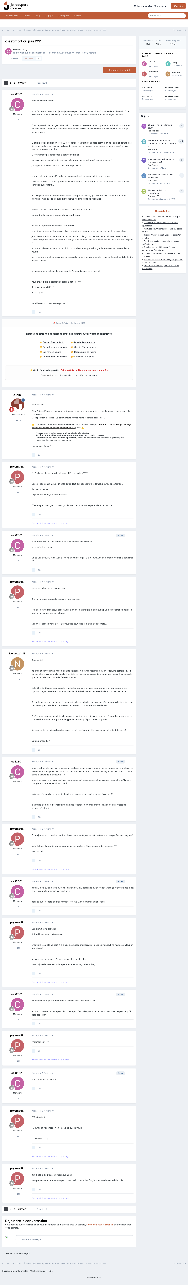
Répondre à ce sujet (119, 70)
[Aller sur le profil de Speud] (143, 141)
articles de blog (65, 375)
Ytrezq (155, 165)
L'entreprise (63, 15)
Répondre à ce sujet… (31, 1239)
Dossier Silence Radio (53, 342)
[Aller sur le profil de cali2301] (8, 51)
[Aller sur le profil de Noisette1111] (17, 664)
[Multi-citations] (33, 312)
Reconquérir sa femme (85, 352)
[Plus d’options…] (131, 94)
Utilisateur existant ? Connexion (150, 6)
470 (18, 492)
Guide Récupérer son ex (55, 347)
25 (18, 679)
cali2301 (21, 49)
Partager (13, 58)
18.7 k (18, 420)
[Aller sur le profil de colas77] (143, 191)
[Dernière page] (30, 83)
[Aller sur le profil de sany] (168, 63)
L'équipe (49, 15)
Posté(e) (43, 94)
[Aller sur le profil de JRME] (17, 405)
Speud (154, 149)
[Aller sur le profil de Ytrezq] (143, 160)
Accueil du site (12, 15)
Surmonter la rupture (84, 356)
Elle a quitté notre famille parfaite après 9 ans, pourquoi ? (162, 143)
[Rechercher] (183, 15)
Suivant (22, 83)
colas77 (155, 196)
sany (175, 62)
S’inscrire (178, 6)
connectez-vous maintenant (99, 1224)
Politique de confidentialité (15, 1271)
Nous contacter (94, 1277)
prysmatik (17, 466)
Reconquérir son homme (55, 356)
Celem (154, 180)
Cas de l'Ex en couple (85, 347)
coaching (92, 375)
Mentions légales (38, 1271)
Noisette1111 (17, 653)
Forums (27, 15)
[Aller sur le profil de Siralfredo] (143, 126)
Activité (77, 15)
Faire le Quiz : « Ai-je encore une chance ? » (84, 370)
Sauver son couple (52, 352)
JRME (17, 394)
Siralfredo (156, 131)
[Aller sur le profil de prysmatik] (17, 477)
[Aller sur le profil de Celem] (143, 175)
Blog (38, 15)
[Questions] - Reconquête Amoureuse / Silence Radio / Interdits (65, 52)
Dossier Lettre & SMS (84, 342)
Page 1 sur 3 (42, 83)
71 (18, 120)
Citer (40, 312)
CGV (51, 1271)
